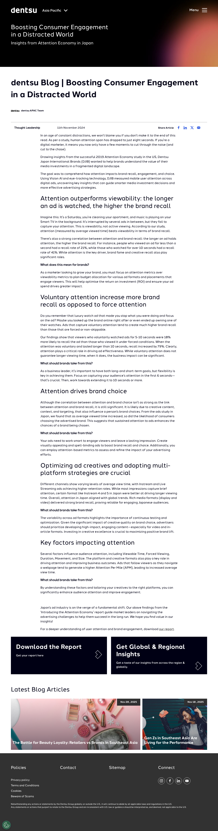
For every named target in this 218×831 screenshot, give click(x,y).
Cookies (16, 791)
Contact (68, 768)
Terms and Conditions (25, 785)
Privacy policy (20, 780)
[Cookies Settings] (6, 825)
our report (166, 629)
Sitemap (117, 768)
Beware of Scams (22, 796)
